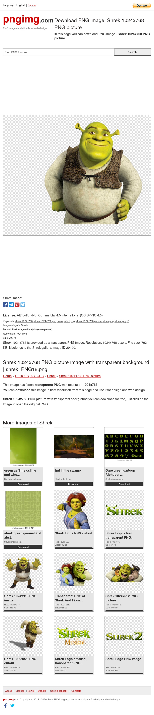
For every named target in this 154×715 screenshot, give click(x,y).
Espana (32, 5)
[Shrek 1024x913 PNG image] (23, 573)
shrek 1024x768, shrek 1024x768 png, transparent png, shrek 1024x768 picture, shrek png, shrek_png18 (72, 321)
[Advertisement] (77, 87)
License (20, 690)
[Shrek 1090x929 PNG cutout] (23, 636)
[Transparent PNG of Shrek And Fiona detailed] (74, 573)
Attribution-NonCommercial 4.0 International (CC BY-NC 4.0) (60, 315)
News (30, 690)
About (8, 690)
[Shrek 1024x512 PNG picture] (124, 572)
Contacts (76, 690)
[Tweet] (22, 304)
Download (23, 484)
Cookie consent (58, 690)
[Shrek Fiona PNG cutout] (74, 510)
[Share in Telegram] (11, 304)
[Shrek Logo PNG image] (124, 636)
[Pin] (17, 304)
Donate (42, 690)
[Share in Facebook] (5, 304)
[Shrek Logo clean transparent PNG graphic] (124, 510)
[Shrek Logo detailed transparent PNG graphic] (74, 635)
